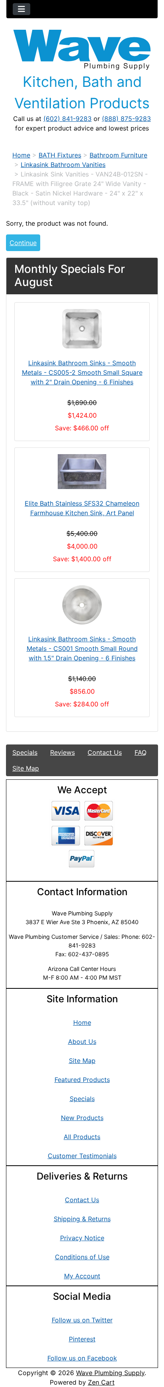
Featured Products (82, 1080)
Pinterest (82, 1339)
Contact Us (105, 752)
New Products (82, 1118)
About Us (82, 1042)
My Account (82, 1276)
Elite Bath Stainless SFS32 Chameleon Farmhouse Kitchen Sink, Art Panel (82, 508)
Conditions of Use (82, 1257)
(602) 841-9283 (67, 119)
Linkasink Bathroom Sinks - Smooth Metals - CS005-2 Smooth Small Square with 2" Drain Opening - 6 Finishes (82, 372)
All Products (82, 1137)
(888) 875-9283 (126, 119)
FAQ (140, 752)
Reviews (62, 752)
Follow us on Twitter (82, 1320)
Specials (24, 752)
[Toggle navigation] (21, 9)
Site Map (25, 768)
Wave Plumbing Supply (110, 1373)
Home (21, 155)
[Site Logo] (82, 50)
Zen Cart (101, 1382)
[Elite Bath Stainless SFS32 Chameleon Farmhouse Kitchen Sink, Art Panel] (82, 471)
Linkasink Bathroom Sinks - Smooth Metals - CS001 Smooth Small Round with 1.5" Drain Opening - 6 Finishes (82, 648)
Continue (23, 243)
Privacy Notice (82, 1238)
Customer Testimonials (82, 1156)
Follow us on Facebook (82, 1358)
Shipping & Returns (82, 1219)
